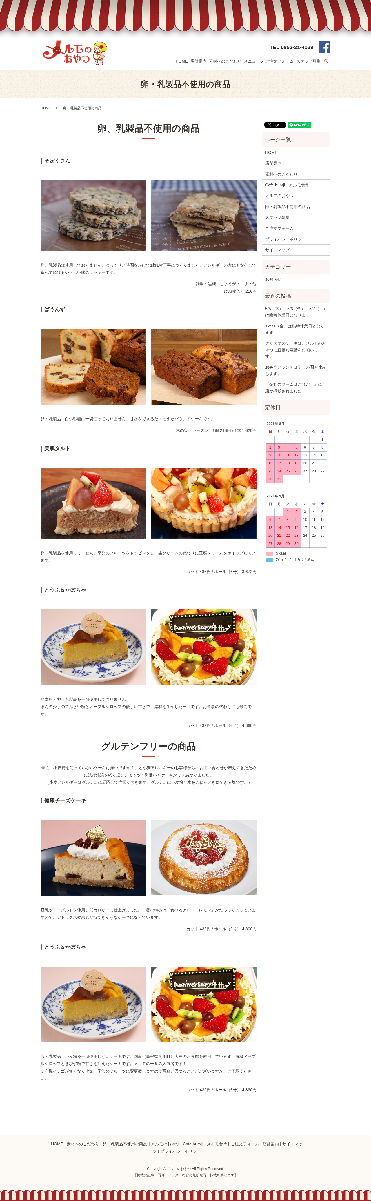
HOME (182, 61)
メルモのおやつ (279, 195)
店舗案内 (198, 61)
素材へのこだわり (225, 61)
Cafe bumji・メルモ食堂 (287, 185)
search (329, 61)
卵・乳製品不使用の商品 (287, 206)
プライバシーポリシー (285, 239)
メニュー (252, 61)
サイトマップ (277, 250)
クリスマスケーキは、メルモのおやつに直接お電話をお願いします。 (295, 350)
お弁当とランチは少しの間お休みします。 (295, 370)
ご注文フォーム (279, 61)
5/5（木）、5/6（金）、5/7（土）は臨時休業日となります (296, 311)
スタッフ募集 (308, 61)
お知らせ (273, 279)
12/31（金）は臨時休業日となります (294, 329)
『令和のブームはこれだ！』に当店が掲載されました (295, 387)
